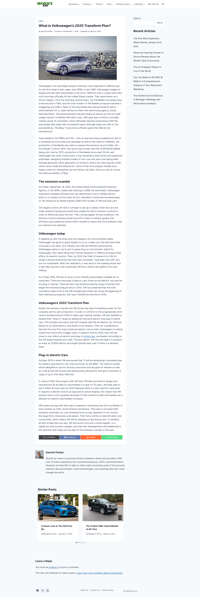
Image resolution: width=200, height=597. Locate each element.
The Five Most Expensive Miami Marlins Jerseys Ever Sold (147, 42)
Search (137, 18)
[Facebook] (37, 590)
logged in (53, 567)
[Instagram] (47, 590)
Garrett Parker (47, 31)
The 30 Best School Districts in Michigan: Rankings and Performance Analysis (148, 99)
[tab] (76, 542)
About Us (84, 590)
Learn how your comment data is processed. (99, 573)
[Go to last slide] (41, 517)
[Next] (120, 517)
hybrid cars (89, 336)
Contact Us (95, 590)
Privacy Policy (108, 590)
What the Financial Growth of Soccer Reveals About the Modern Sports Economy (148, 56)
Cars (41, 21)
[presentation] (58, 507)
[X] (42, 590)
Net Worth (153, 4)
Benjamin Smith (50, 534)
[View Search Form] (163, 4)
